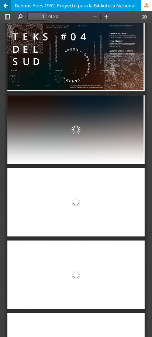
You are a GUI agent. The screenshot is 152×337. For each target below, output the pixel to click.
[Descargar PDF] (146, 5)
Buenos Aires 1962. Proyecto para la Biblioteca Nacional (75, 5)
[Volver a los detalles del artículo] (5, 5)
